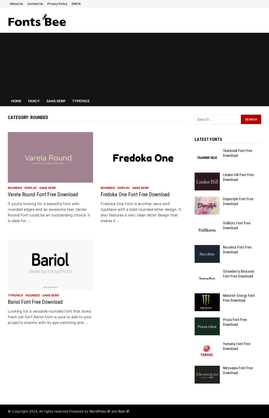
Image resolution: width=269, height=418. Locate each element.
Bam (121, 411)
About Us (16, 3)
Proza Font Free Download (235, 322)
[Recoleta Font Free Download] (207, 248)
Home (16, 101)
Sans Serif (56, 101)
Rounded (15, 188)
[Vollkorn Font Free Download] (207, 223)
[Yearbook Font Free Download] (207, 151)
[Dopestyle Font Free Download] (207, 199)
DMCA (76, 3)
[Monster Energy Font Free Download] (207, 296)
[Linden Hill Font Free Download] (207, 175)
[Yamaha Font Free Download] (207, 344)
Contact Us (35, 3)
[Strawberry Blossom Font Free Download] (207, 272)
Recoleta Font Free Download (237, 249)
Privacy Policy (57, 3)
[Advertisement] (134, 64)
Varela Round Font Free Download (43, 194)
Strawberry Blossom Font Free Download (238, 273)
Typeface (81, 101)
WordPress (97, 411)
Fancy (34, 101)
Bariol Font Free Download (35, 302)
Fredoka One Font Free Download (135, 194)
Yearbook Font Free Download (237, 153)
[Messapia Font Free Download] (207, 368)
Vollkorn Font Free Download (237, 225)
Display (31, 188)
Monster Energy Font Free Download (239, 298)
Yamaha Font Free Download (237, 346)
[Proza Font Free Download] (207, 320)
